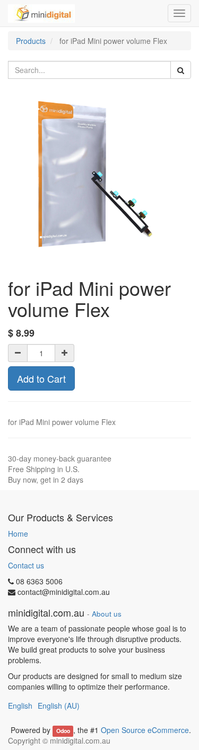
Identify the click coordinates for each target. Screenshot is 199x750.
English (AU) (59, 705)
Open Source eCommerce (145, 730)
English (20, 705)
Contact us (26, 565)
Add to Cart (41, 378)
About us (107, 614)
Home (18, 533)
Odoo (63, 731)
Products (31, 40)
